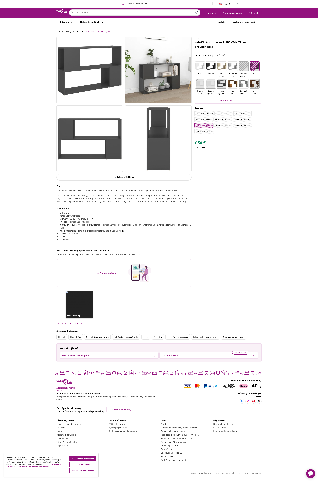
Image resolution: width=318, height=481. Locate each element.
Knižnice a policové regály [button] (233, 337)
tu (123, 230)
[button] (79, 304)
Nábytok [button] (61, 337)
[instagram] (248, 401)
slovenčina (228, 4)
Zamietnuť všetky (82, 464)
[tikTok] (259, 401)
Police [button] (145, 337)
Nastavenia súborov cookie (173, 442)
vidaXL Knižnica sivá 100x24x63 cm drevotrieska (220, 44)
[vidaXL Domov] (61, 11)
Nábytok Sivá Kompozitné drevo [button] (127, 337)
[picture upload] (139, 273)
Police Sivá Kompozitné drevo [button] (205, 337)
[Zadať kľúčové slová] (197, 12)
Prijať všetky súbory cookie (83, 458)
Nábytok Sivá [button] (75, 337)
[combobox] (134, 12)
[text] (200, 143)
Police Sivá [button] (158, 337)
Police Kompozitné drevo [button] (177, 337)
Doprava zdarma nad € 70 (138, 3)
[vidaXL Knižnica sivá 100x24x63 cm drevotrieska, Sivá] (90, 70)
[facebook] (242, 401)
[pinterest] (253, 401)
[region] (51, 465)
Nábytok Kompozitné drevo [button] (97, 337)
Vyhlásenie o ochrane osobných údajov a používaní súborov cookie (33, 465)
